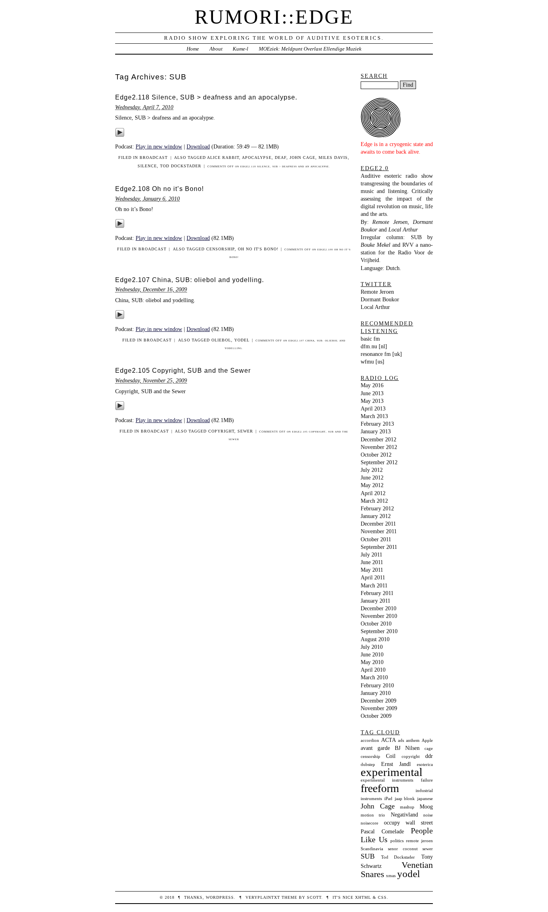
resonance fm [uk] (381, 354)
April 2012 (373, 493)
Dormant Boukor (380, 299)
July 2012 (372, 470)
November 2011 (379, 531)
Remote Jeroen (377, 291)
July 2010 (372, 647)
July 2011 (371, 554)
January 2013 (376, 431)
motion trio (373, 815)
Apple (427, 740)
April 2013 (373, 408)
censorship (220, 249)
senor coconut (402, 849)
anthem (413, 740)
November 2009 (379, 708)
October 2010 (376, 623)
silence (147, 166)
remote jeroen (419, 841)
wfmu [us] (372, 361)
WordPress (220, 897)
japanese (425, 798)
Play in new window (159, 146)
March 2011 (374, 585)
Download (198, 146)
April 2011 (373, 577)
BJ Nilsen (407, 748)
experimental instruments (387, 780)
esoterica (425, 764)
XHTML (363, 897)
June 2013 (372, 393)
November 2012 (379, 447)
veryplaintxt (263, 897)
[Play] (119, 135)
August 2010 (375, 639)
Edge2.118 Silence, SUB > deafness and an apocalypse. (206, 97)
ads (401, 740)
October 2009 (376, 716)
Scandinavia (372, 849)
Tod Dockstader (180, 166)
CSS (382, 897)
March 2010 (374, 677)
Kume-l (240, 49)
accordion (370, 740)
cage (428, 748)
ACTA (388, 740)
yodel (242, 340)
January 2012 (376, 516)
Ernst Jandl (396, 764)
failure (427, 780)
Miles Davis (333, 157)
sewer (245, 431)
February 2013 (377, 423)
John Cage (302, 157)
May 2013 (372, 401)
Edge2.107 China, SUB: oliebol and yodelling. (189, 279)
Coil (391, 756)
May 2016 (372, 385)
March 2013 (374, 416)
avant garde (375, 748)
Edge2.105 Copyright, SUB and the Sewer (183, 370)
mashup (407, 807)
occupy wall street (408, 822)
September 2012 (379, 462)
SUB (368, 856)
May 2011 (372, 570)
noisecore (369, 823)
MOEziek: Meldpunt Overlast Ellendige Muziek (310, 49)
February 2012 (377, 508)
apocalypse (257, 157)
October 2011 (376, 539)
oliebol (221, 340)
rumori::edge (274, 17)
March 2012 (374, 501)
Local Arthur (375, 307)
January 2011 (375, 600)
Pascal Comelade (382, 831)
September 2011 (379, 547)
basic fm (370, 338)
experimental (391, 772)
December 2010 (378, 608)
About (216, 49)
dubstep (368, 764)
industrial (424, 790)
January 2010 (376, 693)
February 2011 (377, 593)
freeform (380, 788)
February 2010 (377, 685)
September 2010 (379, 631)
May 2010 (372, 662)
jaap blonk (405, 798)
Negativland (404, 814)
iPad (388, 798)
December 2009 (378, 700)
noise (428, 815)
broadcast (154, 157)
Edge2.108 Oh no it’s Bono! (159, 188)
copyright (221, 431)
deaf (280, 157)
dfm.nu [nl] (374, 346)
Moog (426, 806)
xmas (391, 875)
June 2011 (372, 562)
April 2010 (373, 669)
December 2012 (378, 439)
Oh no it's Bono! (258, 249)
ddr (429, 756)
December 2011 (378, 523)
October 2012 (376, 454)
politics (397, 841)
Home (193, 49)
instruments (371, 798)
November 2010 (379, 616)
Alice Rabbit (223, 157)
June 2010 (372, 654)
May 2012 (372, 485)
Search (374, 76)
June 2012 (372, 477)
